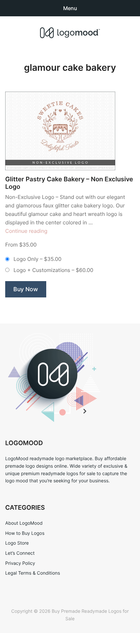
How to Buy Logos (24, 533)
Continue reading (26, 231)
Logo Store (17, 543)
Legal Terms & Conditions (32, 573)
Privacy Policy (20, 563)
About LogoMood (24, 523)
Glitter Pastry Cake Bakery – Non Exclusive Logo (69, 182)
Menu (70, 8)
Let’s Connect (20, 553)
